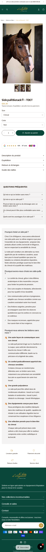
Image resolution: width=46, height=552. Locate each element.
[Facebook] (21, 542)
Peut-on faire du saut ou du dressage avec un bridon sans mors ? (20, 205)
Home (2, 20)
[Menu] (2, 9)
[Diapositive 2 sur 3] (22, 88)
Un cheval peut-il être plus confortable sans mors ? (21, 211)
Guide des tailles (9, 170)
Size (3, 110)
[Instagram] (25, 542)
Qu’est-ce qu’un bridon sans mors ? (16, 194)
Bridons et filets (10, 20)
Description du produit (11, 155)
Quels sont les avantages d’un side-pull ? (18, 217)
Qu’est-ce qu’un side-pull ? (13, 199)
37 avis (24, 145)
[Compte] (38, 9)
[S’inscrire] (41, 525)
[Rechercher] (7, 9)
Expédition (6, 160)
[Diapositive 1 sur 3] (17, 88)
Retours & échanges (10, 165)
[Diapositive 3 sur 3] (28, 88)
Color (4, 120)
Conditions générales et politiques (23, 551)
